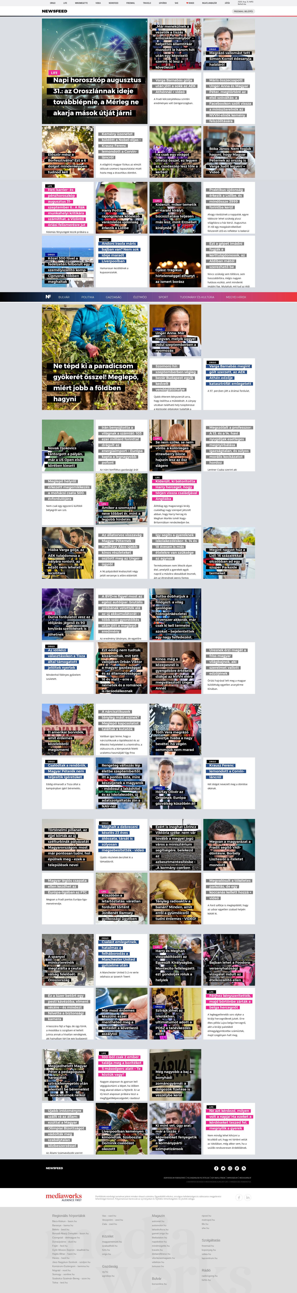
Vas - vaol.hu (109, 1215)
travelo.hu (157, 1250)
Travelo (147, 3)
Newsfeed (113, 3)
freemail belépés (243, 11)
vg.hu (105, 1271)
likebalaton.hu (159, 1237)
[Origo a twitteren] (223, 1168)
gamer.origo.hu (160, 1233)
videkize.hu (158, 1262)
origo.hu (106, 1254)
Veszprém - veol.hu (112, 1219)
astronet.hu (158, 1221)
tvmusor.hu (158, 1266)
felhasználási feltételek (198, 1178)
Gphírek (163, 3)
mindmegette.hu (161, 1245)
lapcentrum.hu (209, 1258)
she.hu (205, 1228)
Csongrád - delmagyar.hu (66, 1237)
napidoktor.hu (159, 1241)
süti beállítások (218, 1178)
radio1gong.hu (210, 1275)
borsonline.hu (159, 1284)
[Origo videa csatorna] (237, 1168)
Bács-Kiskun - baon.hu (64, 1221)
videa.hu (206, 1254)
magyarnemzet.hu (112, 1241)
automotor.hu (159, 1225)
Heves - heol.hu (60, 1258)
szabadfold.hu (109, 1245)
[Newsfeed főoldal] (54, 1168)
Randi (191, 3)
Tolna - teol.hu (60, 1282)
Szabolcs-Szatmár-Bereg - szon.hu (71, 1278)
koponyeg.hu (209, 1250)
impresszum (232, 1178)
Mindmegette (81, 3)
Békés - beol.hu (60, 1229)
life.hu (205, 1224)
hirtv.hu (106, 1250)
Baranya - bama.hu (62, 1225)
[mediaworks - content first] (64, 1197)
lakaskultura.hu (160, 1229)
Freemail (130, 3)
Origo (52, 3)
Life (65, 3)
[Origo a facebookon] (216, 1168)
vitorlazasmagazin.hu (163, 1258)
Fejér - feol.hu (60, 1245)
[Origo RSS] (244, 1168)
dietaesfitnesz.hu (161, 1253)
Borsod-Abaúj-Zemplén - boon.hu (70, 1233)
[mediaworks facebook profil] (239, 1197)
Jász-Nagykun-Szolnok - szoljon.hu (71, 1262)
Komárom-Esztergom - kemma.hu (70, 1266)
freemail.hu (208, 1245)
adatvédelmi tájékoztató (174, 1178)
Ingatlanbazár (209, 3)
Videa (98, 3)
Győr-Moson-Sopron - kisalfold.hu (70, 1250)
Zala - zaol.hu (109, 1224)
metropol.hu (208, 1219)
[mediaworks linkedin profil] (247, 1197)
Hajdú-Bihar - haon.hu (64, 1253)
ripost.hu (206, 1215)
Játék (227, 3)
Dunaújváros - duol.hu (64, 1241)
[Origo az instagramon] (230, 1168)
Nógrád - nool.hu (61, 1270)
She (176, 3)
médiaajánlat (245, 1178)
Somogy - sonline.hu (63, 1274)
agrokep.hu (108, 1275)
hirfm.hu (206, 1280)
